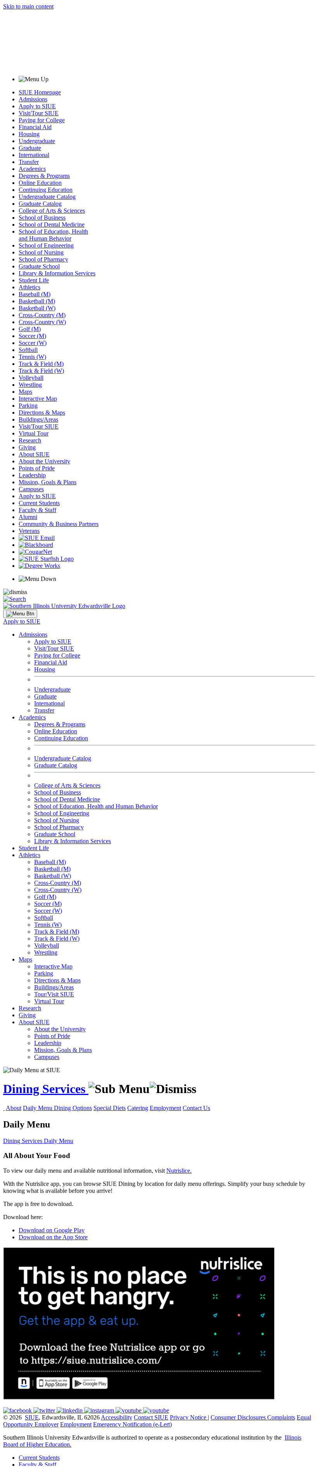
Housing (29, 134)
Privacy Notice (188, 1417)
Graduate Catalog (40, 203)
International (34, 155)
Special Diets (109, 1108)
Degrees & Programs (44, 176)
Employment (165, 1108)
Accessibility (116, 1417)
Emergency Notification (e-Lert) (132, 1424)
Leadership (32, 475)
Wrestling (30, 384)
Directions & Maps (42, 412)
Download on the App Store (53, 1237)
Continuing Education (46, 189)
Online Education (40, 182)
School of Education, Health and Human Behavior (53, 235)
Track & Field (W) (41, 370)
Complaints (281, 1417)
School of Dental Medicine (52, 224)
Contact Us (196, 1108)
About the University (44, 461)
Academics (32, 169)
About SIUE (34, 454)
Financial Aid (35, 127)
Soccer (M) (32, 336)
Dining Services (45, 1089)
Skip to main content (28, 6)
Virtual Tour (33, 433)
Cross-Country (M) (42, 315)
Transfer (29, 162)
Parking (28, 405)
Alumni (28, 517)
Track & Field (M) (41, 363)
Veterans (29, 531)
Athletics (29, 287)
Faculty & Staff (37, 510)
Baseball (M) (34, 294)
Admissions (33, 99)
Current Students (39, 503)
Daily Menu (38, 1108)
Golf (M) (30, 329)
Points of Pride (37, 468)
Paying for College (42, 120)
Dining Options (73, 1108)
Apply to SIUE (37, 106)
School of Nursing (41, 252)
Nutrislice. (179, 1170)
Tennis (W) (32, 357)
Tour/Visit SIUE (54, 994)
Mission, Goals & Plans (47, 482)
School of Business (42, 217)
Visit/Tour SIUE (39, 113)
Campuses (31, 489)
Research (30, 440)
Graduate (30, 148)
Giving (27, 447)
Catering (137, 1108)
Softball (28, 350)
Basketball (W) (37, 308)
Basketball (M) (37, 301)
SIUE (32, 1417)
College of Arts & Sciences (52, 210)
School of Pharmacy (43, 259)
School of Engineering (46, 245)
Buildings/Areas (38, 419)
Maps (25, 391)
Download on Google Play (52, 1230)
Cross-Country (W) (42, 322)
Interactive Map (38, 398)
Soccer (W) (33, 343)
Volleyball (31, 377)
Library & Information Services (57, 273)
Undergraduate (37, 141)
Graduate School (39, 266)
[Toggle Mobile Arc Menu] (20, 614)
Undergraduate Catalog (47, 196)
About (13, 1108)
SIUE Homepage (40, 92)
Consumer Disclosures (238, 1417)
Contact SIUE (151, 1417)
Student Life (34, 280)
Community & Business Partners (59, 524)
